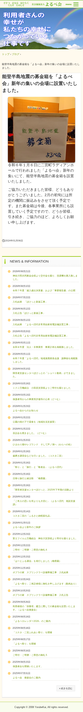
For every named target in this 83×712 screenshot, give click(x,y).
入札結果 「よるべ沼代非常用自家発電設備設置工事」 (42, 324)
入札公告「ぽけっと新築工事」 (29, 313)
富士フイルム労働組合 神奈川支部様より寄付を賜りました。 (45, 538)
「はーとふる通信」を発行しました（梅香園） (37, 561)
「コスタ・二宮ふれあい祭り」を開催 (32, 632)
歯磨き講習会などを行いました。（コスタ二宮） (38, 455)
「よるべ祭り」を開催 (24, 643)
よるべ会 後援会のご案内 (27, 677)
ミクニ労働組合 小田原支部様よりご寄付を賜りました (42, 388)
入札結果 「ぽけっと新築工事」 (30, 301)
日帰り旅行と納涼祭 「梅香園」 (30, 478)
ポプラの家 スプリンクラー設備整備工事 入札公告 (40, 595)
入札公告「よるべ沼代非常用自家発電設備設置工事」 (40, 335)
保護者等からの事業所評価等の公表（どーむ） (37, 399)
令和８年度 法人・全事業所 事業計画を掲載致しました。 (44, 347)
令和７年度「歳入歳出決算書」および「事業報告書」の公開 (44, 290)
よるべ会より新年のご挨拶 (27, 527)
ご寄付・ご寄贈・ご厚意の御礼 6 (30, 549)
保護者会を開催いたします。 (28, 666)
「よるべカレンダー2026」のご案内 (32, 621)
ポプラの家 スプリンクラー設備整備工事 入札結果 (40, 572)
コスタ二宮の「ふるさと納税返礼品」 (32, 515)
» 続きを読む (66, 688)
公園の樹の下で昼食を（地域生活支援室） (35, 422)
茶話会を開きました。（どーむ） (30, 433)
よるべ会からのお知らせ (25, 410)
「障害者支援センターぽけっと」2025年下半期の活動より (43, 489)
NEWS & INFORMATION (29, 261)
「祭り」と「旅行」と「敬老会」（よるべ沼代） (38, 467)
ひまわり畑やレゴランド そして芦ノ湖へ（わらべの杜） (43, 444)
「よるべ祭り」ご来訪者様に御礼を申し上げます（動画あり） (45, 583)
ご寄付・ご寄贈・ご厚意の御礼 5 (30, 655)
